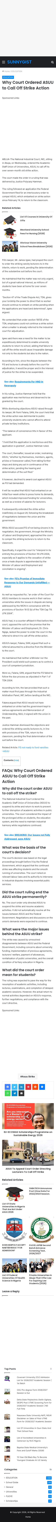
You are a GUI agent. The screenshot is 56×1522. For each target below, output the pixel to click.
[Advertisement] (28, 28)
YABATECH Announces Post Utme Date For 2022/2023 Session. (40, 1191)
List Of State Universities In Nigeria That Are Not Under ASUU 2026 (13, 1207)
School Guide (12, 1482)
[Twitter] (14, 1087)
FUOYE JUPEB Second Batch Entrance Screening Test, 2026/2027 (40, 1249)
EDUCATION (16, 71)
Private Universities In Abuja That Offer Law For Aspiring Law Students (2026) (40, 1279)
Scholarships (12, 1501)
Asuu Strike (28, 1076)
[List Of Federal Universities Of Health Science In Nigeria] (14, 1265)
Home (7, 71)
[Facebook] (7, 1087)
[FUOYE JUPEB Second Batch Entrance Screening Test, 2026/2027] (41, 1230)
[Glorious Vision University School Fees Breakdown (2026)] (10, 246)
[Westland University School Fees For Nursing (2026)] (10, 233)
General (9, 1487)
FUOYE (9, 1496)
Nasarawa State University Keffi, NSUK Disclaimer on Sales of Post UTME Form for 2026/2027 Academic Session (34, 1418)
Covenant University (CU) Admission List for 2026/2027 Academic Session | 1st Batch (34, 1380)
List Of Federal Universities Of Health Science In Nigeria (13, 1278)
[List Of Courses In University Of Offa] (10, 220)
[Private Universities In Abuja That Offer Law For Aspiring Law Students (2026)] (41, 1265)
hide (16, 760)
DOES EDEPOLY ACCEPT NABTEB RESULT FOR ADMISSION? (14, 1248)
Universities (11, 1491)
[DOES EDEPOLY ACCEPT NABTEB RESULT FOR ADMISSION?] (14, 1229)
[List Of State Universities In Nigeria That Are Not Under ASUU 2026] (14, 1194)
